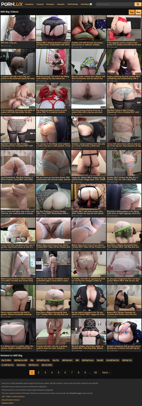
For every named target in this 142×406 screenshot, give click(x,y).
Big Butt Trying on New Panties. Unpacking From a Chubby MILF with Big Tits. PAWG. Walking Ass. (123, 111)
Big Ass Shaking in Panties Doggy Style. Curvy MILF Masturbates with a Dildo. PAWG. (52, 212)
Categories (29, 4)
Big (32, 360)
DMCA (8, 397)
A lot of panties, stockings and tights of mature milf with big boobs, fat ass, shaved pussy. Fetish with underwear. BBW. (18, 111)
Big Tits (56, 360)
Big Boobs (21, 365)
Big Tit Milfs (6, 360)
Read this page (75, 393)
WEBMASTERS (7, 403)
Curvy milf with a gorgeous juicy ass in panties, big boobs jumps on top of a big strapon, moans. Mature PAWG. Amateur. (18, 246)
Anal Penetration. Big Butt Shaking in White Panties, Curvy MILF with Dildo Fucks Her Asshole (17, 179)
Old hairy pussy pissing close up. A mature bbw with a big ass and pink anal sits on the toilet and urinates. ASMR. (87, 111)
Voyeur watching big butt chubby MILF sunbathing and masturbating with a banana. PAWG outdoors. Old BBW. (123, 77)
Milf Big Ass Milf (20, 360)
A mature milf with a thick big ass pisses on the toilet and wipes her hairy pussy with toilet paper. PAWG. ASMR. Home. (18, 77)
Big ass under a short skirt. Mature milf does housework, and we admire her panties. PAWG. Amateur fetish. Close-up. (88, 77)
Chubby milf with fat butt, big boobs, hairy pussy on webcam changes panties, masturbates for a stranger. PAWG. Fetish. (87, 44)
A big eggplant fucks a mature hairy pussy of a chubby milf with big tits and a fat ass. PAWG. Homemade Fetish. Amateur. (124, 44)
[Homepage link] (12, 4)
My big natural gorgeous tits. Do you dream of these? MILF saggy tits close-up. (88, 313)
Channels (60, 4)
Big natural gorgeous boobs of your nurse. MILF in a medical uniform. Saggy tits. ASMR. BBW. (51, 111)
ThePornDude (72, 4)
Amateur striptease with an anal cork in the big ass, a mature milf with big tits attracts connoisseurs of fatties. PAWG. (123, 347)
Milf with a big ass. (9, 43)
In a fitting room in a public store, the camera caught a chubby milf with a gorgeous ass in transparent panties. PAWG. (17, 347)
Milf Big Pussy (87, 360)
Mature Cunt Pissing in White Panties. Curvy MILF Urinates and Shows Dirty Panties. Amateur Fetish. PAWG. (17, 280)
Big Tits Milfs (47, 365)
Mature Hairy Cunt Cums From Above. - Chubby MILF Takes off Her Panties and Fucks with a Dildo (53, 246)
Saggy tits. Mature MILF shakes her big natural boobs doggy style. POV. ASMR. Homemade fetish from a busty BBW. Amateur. (89, 179)
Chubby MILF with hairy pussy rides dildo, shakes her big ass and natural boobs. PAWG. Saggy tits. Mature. (87, 212)
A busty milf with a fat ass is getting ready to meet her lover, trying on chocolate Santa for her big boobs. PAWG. (51, 347)
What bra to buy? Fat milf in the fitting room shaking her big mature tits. (52, 77)
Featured (40, 4)
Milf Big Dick (67, 360)
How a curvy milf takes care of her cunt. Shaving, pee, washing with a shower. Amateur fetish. (18, 212)
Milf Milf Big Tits (43, 360)
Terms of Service (18, 397)
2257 (4, 397)
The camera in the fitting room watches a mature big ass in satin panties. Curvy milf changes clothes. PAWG (53, 145)
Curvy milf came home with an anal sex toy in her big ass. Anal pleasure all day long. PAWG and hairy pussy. (124, 145)
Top (132, 12)
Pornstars (50, 4)
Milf (77, 360)
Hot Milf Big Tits (112, 360)
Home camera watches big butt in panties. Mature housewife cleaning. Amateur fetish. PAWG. (16, 313)
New (138, 12)
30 (95, 372)
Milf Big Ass (33, 365)
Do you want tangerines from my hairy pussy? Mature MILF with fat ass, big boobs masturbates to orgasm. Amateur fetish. (124, 280)
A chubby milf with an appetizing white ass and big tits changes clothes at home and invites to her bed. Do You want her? (88, 280)
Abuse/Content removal (10, 400)
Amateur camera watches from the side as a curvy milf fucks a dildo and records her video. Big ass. (88, 145)
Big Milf (100, 360)
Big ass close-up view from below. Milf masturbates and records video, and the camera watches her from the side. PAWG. (53, 179)
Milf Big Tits (127, 360)
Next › (106, 372)
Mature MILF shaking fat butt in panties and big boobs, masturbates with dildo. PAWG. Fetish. (53, 44)
